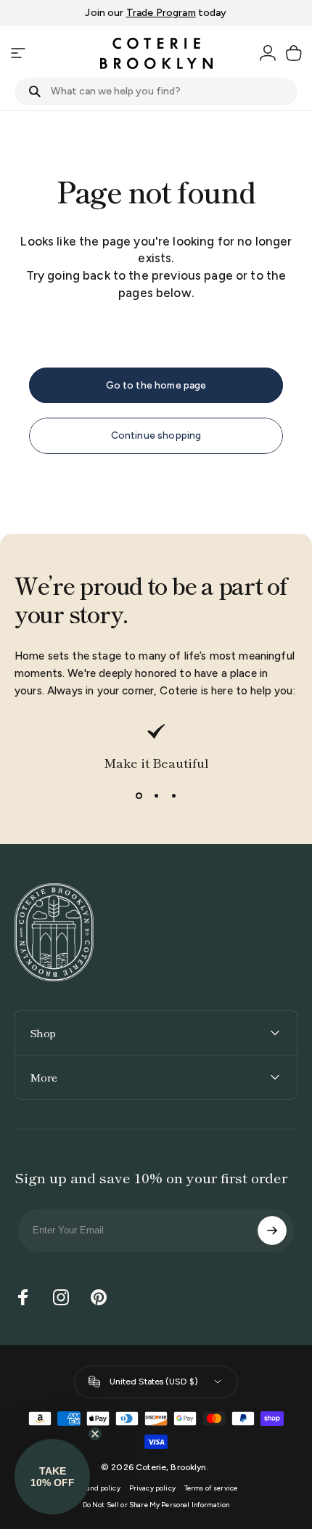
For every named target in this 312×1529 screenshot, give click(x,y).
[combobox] (156, 91)
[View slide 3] (173, 796)
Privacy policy (152, 1488)
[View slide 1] (138, 796)
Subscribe (272, 1230)
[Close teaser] (95, 1433)
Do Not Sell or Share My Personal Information (156, 1505)
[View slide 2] (156, 796)
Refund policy (97, 1488)
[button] (52, 1476)
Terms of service (210, 1488)
